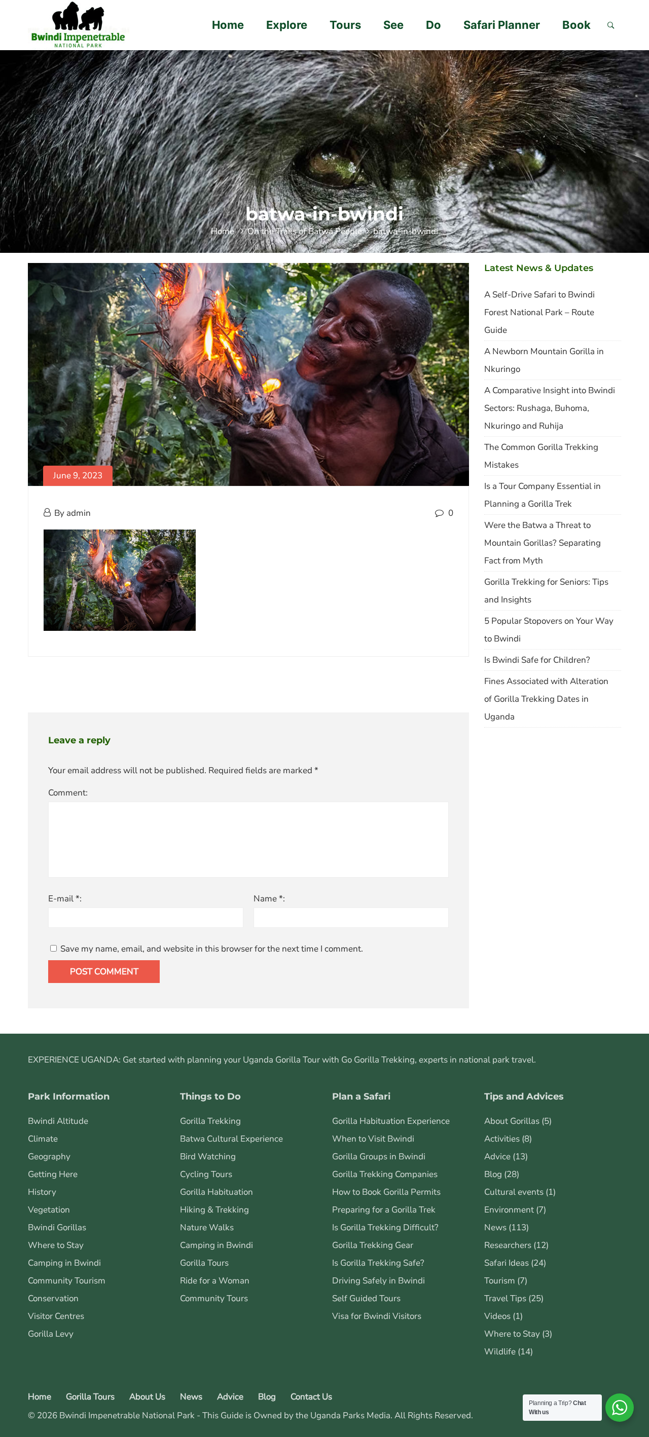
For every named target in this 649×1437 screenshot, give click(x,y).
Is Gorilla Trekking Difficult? (385, 1227)
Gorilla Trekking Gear (372, 1245)
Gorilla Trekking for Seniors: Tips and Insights (546, 591)
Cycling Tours (206, 1174)
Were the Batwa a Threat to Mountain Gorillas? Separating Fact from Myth (542, 542)
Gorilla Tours (204, 1263)
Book (576, 24)
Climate (43, 1139)
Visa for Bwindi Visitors (376, 1316)
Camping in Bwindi (64, 1263)
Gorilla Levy (51, 1334)
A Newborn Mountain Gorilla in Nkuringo (544, 360)
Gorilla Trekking (210, 1121)
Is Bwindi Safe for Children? (537, 660)
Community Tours (214, 1298)
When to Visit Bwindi (373, 1139)
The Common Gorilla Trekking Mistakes (541, 456)
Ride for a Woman (214, 1281)
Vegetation (49, 1210)
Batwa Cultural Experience (231, 1139)
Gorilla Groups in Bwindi (378, 1156)
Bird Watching (208, 1156)
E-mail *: (65, 898)
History (42, 1192)
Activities (502, 1139)
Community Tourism (66, 1281)
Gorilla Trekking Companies (385, 1174)
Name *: (269, 898)
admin (78, 513)
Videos (497, 1316)
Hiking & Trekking (214, 1210)
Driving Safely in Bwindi (378, 1281)
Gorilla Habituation (216, 1192)
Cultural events (514, 1192)
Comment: (68, 793)
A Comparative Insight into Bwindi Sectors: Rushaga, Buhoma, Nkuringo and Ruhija (549, 408)
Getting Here (53, 1174)
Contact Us (311, 1397)
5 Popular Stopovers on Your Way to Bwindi (549, 630)
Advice (497, 1156)
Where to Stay (56, 1245)
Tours (345, 24)
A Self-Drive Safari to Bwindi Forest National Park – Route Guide (539, 312)
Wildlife (500, 1351)
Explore (286, 24)
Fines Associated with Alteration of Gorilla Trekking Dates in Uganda (546, 699)
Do (433, 24)
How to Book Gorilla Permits (386, 1192)
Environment (509, 1210)
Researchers (507, 1245)
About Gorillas (511, 1121)
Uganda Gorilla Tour (281, 1060)
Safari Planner (501, 24)
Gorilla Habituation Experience (391, 1121)
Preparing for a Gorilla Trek (384, 1210)
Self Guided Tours (366, 1298)
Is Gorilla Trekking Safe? (378, 1263)
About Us (147, 1397)
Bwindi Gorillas (57, 1227)
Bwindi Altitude (58, 1121)
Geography (49, 1156)
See (393, 24)
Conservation (53, 1298)
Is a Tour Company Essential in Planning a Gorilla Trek (542, 495)
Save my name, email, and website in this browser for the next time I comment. (211, 949)
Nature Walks (207, 1227)
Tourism (499, 1281)
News (495, 1227)
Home (228, 24)
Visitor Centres (56, 1316)
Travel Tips (505, 1298)
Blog (493, 1174)
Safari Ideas (506, 1263)
